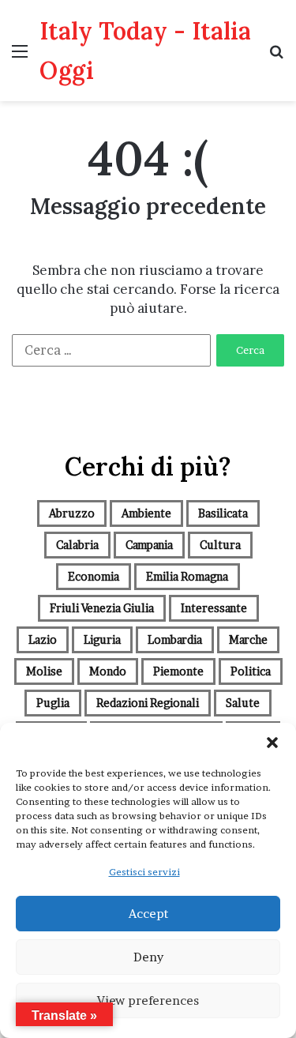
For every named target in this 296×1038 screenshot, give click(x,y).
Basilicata (223, 513)
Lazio (42, 639)
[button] (272, 742)
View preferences (148, 1000)
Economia (93, 576)
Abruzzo (72, 513)
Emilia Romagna (187, 576)
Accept (148, 913)
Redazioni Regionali (147, 702)
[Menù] (20, 56)
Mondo (107, 671)
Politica (250, 671)
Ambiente (146, 513)
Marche (248, 639)
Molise (44, 671)
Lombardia (175, 639)
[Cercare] (276, 56)
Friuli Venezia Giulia (102, 608)
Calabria (77, 544)
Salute (243, 702)
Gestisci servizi (144, 872)
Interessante (214, 608)
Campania (149, 544)
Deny (148, 957)
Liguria (102, 639)
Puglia (52, 702)
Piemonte (178, 671)
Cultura (220, 544)
